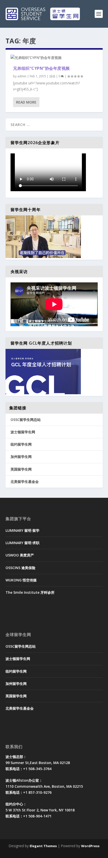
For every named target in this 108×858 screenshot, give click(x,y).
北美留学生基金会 (25, 481)
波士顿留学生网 (23, 432)
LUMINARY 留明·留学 (22, 530)
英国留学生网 (21, 469)
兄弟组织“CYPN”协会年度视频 (41, 68)
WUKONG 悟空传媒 (21, 580)
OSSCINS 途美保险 (20, 567)
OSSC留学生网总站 (26, 419)
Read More (26, 102)
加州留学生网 (21, 456)
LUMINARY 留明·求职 (22, 542)
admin (21, 76)
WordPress (90, 846)
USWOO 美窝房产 (20, 555)
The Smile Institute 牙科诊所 (30, 592)
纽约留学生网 (21, 444)
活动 (52, 76)
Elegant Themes (43, 846)
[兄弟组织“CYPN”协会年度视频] (54, 58)
